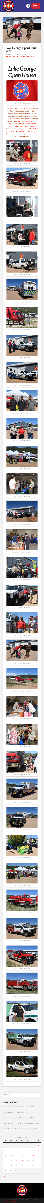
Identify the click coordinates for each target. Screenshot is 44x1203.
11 (16, 1155)
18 (16, 1160)
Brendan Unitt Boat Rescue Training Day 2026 (20, 1129)
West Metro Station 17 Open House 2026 (19, 1107)
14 (33, 1155)
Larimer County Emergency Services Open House (21, 1123)
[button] (24, 6)
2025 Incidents (11, 56)
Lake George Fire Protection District (21, 108)
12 (22, 1155)
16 (5, 1160)
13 (27, 1155)
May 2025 (32, 56)
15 (38, 1155)
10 (11, 1155)
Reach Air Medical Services (20, 126)
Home (26, 56)
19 (22, 1160)
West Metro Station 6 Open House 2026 (19, 1118)
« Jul (4, 1176)
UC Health (31, 129)
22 (38, 1160)
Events (20, 56)
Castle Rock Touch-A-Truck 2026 (16, 1112)
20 (27, 1160)
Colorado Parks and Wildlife (24, 121)
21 (33, 1160)
